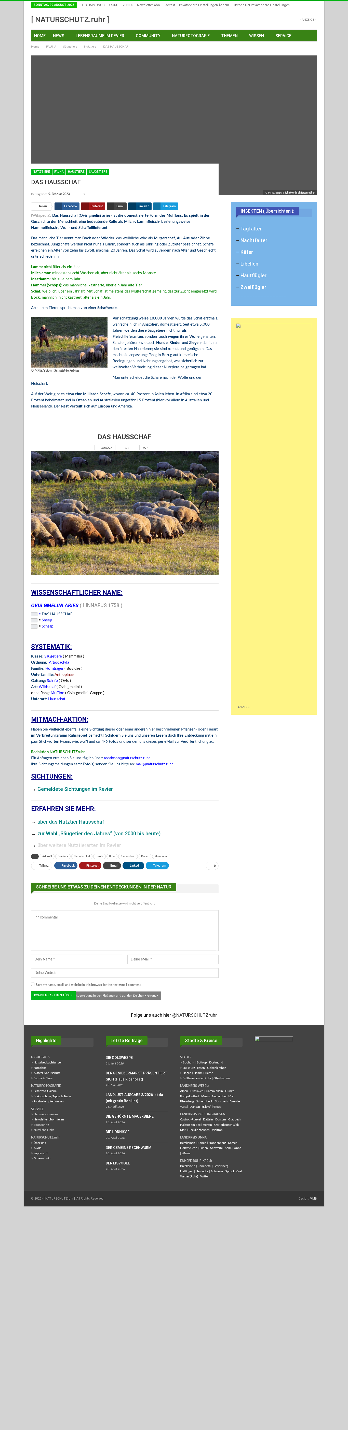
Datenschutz (42, 1158)
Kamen (232, 1142)
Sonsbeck (221, 1101)
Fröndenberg (217, 1142)
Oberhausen (221, 1078)
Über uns (40, 1142)
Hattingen (186, 1171)
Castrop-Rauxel (190, 1119)
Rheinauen (161, 856)
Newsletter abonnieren (49, 1119)
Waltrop (217, 1129)
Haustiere (76, 171)
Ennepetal (204, 1166)
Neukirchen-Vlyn (223, 1096)
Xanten (195, 1106)
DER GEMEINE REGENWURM (128, 1148)
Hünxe (229, 1090)
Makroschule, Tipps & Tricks (52, 1096)
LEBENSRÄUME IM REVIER (100, 35)
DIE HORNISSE (117, 1132)
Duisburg (189, 1067)
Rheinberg (187, 1101)
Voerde (235, 1101)
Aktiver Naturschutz (47, 1072)
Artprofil (47, 856)
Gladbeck (234, 1119)
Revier (145, 856)
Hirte (112, 856)
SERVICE (283, 35)
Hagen (187, 1072)
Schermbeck (204, 1101)
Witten (204, 1176)
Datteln (208, 1119)
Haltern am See (190, 1124)
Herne (209, 1072)
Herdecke (202, 1171)
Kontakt (169, 5)
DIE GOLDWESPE (119, 1058)
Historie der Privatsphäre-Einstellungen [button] (261, 5)
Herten (207, 1124)
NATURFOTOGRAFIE (191, 35)
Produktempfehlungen (49, 1101)
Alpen (184, 1090)
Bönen (201, 1142)
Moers (205, 1096)
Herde (99, 856)
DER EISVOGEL (118, 1163)
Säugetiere (98, 171)
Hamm (198, 1072)
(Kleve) (206, 1106)
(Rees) (217, 1106)
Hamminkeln (214, 1090)
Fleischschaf (82, 856)
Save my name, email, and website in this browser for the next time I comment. (88, 984)
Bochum (188, 1062)
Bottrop (201, 1062)
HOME (40, 35)
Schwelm (217, 1171)
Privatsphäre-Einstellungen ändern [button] (204, 5)
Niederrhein (128, 856)
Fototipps (40, 1067)
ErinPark (63, 856)
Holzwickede (188, 1147)
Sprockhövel (233, 1171)
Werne (186, 1153)
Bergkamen (187, 1142)
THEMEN (229, 35)
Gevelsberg (220, 1166)
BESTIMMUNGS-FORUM (99, 5)
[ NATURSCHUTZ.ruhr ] (70, 19)
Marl (183, 1129)
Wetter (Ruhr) (189, 1176)
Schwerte (216, 1147)
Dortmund (216, 1062)
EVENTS (127, 5)
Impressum (41, 1153)
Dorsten (220, 1119)
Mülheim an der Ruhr (197, 1078)
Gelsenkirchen (216, 1067)
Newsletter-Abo (148, 5)
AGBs (37, 1147)
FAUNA (59, 171)
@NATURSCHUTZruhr (194, 1015)
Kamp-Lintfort (189, 1096)
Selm (228, 1147)
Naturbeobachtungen (48, 1062)
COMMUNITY (148, 35)
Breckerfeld (187, 1166)
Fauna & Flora (43, 1078)
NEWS (58, 35)
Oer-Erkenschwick (226, 1124)
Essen (201, 1067)
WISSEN (256, 35)
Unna (237, 1147)
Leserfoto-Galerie (45, 1090)
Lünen (203, 1147)
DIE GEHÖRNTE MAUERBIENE (130, 1116)
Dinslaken (197, 1090)
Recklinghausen (199, 1129)
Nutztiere (41, 171)
